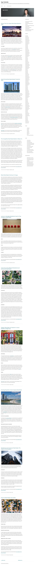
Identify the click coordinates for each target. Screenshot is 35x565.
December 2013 (27, 113)
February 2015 (27, 103)
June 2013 (26, 117)
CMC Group (14, 69)
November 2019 (27, 53)
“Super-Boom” (5, 411)
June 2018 (26, 70)
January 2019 (27, 63)
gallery (11, 374)
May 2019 (26, 59)
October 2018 (27, 66)
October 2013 (27, 114)
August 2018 (27, 68)
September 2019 (27, 55)
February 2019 (27, 62)
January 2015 (27, 104)
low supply (14, 49)
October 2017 (27, 78)
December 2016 (27, 82)
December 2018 (27, 64)
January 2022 (27, 38)
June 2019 (26, 58)
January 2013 (27, 122)
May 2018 (26, 71)
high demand (10, 56)
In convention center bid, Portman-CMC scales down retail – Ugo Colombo (30, 150)
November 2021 (27, 40)
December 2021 (27, 39)
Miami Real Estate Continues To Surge (9, 175)
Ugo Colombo (4, 2)
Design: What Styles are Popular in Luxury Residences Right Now (10, 328)
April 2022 (26, 35)
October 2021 (27, 41)
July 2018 (26, 69)
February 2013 (27, 121)
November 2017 (27, 77)
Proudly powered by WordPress (4, 563)
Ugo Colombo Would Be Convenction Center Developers (30, 147)
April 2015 (26, 101)
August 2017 (27, 80)
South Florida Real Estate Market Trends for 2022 (10, 80)
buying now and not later (14, 117)
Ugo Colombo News (29, 142)
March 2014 (26, 112)
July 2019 (26, 57)
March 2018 (26, 73)
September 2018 (27, 67)
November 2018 (27, 65)
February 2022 (27, 37)
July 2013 (26, 116)
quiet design (12, 355)
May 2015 (26, 100)
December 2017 (27, 76)
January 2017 (27, 81)
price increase (5, 69)
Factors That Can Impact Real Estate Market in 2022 (11, 24)
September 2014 (27, 108)
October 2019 (27, 54)
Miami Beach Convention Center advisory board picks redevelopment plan (30, 162)
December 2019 (27, 52)
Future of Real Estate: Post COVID (8, 497)
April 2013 (26, 119)
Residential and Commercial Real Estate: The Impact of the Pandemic (10, 448)
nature (19, 369)
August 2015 (27, 97)
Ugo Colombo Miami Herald (30, 143)
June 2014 (26, 110)
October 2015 (27, 95)
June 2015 (26, 99)
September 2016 (27, 83)
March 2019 (26, 61)
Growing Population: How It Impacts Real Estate (11, 390)
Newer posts (20, 560)
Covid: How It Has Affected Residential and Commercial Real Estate (10, 268)
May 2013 (26, 118)
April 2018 (26, 72)
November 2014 (27, 106)
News (8, 133)
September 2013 (27, 115)
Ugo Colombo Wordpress (30, 152)
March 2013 (26, 120)
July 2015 (26, 98)
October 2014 (27, 107)
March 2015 (26, 102)
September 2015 (27, 96)
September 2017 (27, 79)
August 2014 (27, 109)
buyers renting (7, 106)
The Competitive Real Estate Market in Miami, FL (11, 138)
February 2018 (27, 74)
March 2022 (26, 36)
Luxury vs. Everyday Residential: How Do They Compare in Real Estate (11, 217)
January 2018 (27, 75)
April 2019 (26, 60)
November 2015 (27, 94)
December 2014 (27, 105)
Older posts (3, 560)
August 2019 (27, 56)
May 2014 (26, 111)
